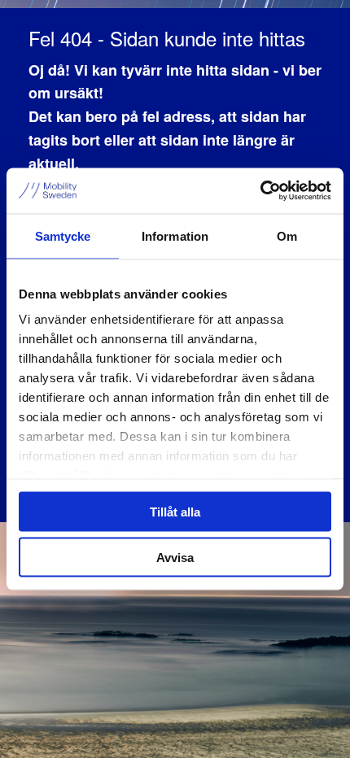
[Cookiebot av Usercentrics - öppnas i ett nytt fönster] (260, 191)
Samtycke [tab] (63, 235)
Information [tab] (175, 235)
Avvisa (175, 557)
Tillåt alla (175, 511)
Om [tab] (287, 235)
